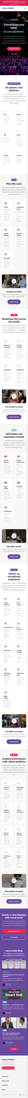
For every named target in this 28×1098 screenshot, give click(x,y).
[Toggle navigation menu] (25, 8)
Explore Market (14, 417)
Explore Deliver (14, 742)
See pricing (14, 937)
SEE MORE (14, 1049)
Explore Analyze (14, 901)
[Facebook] (22, 1095)
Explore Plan (14, 302)
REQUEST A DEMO (8, 1068)
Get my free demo (14, 931)
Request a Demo (14, 49)
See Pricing (14, 54)
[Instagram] (20, 1095)
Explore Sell (14, 557)
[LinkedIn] (25, 1095)
